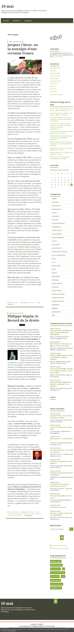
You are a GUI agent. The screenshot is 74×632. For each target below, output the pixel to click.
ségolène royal (56, 588)
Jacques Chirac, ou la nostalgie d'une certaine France (23, 49)
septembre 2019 (55, 68)
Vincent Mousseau (57, 330)
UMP (53, 315)
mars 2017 (53, 91)
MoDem (54, 273)
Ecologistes (55, 216)
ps (63, 569)
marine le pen (55, 580)
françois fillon (55, 569)
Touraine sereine (58, 150)
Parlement (55, 287)
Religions (55, 308)
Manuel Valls (56, 266)
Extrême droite (57, 230)
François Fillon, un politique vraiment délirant (61, 357)
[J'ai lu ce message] (72, 629)
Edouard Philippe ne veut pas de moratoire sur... (60, 118)
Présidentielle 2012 (58, 297)
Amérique (55, 202)
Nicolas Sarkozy (57, 283)
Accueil (6, 20)
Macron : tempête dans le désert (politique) (61, 514)
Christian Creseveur (59, 133)
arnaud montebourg (57, 573)
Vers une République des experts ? (61, 497)
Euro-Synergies (63, 115)
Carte (53, 397)
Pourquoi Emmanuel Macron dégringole (61, 332)
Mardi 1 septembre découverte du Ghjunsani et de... (61, 143)
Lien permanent (13, 302)
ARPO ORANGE (62, 158)
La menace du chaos (61, 346)
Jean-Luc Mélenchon (58, 255)
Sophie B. (53, 355)
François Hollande (58, 237)
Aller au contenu (6, 1)
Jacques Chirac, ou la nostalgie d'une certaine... (61, 417)
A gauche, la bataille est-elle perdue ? (61, 462)
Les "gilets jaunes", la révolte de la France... (61, 451)
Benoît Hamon (56, 209)
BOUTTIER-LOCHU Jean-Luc (61, 344)
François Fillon (57, 234)
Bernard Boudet (56, 369)
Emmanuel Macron (58, 223)
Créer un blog (34, 624)
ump (63, 576)
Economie (55, 220)
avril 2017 (53, 89)
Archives (16, 20)
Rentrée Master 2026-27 (57, 152)
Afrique (54, 198)
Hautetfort (41, 624)
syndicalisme (56, 312)
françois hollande (56, 584)
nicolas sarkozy (17, 515)
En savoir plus (11, 630)
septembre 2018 (55, 81)
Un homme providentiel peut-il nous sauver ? (59, 485)
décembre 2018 (55, 73)
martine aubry (56, 561)
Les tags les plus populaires (49, 626)
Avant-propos (56, 205)
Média (54, 269)
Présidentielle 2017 (58, 301)
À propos (28, 20)
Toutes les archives (56, 94)
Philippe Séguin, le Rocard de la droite (23, 318)
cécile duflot (55, 576)
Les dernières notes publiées (37, 626)
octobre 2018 (54, 78)
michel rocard (21, 514)
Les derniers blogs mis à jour (25, 626)
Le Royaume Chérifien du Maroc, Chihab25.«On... (60, 127)
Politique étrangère (58, 294)
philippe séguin (12, 514)
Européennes (56, 227)
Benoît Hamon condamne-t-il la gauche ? (60, 384)
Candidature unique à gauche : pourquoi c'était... (61, 371)
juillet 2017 (53, 83)
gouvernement (57, 248)
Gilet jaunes (56, 244)
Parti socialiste (57, 290)
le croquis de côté (64, 110)
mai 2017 (53, 86)
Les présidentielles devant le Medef (61, 131)
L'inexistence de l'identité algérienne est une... (60, 124)
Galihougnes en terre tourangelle (61, 148)
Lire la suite (59, 57)
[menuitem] (6, 20)
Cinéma (54, 213)
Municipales (56, 276)
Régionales (55, 304)
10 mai (7, 6)
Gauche (54, 241)
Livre (53, 262)
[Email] (62, 537)
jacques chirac (30, 514)
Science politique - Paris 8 (61, 153)
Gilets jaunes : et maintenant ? (61, 440)
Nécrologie (31, 302)
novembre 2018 (55, 76)
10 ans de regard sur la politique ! (61, 428)
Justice (54, 259)
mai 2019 (53, 71)
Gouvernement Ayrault (59, 251)
